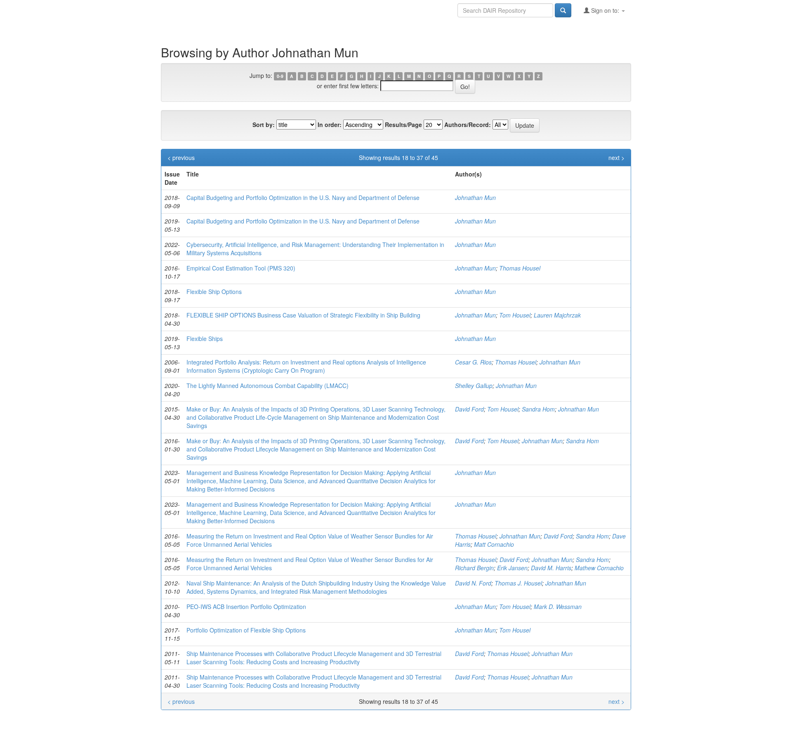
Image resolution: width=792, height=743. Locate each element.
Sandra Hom (538, 409)
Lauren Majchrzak (557, 315)
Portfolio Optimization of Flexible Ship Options (246, 630)
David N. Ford (473, 583)
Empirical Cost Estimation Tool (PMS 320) (240, 268)
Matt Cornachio (494, 544)
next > (616, 157)
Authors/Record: (467, 124)
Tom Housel (514, 315)
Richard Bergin (474, 568)
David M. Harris (551, 568)
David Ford (469, 409)
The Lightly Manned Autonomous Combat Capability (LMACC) (267, 385)
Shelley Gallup (474, 385)
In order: (330, 124)
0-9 (280, 76)
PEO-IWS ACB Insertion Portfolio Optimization (246, 606)
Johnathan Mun (475, 197)
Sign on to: (605, 10)
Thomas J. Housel (518, 583)
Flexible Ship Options (214, 291)
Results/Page (403, 124)
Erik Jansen (512, 568)
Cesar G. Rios (473, 362)
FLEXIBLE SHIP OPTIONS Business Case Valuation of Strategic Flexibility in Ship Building (303, 315)
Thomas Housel (519, 268)
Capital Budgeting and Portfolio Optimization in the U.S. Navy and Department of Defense (303, 197)
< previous (181, 157)
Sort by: (263, 124)
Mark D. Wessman (558, 606)
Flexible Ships (204, 338)
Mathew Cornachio (599, 568)
